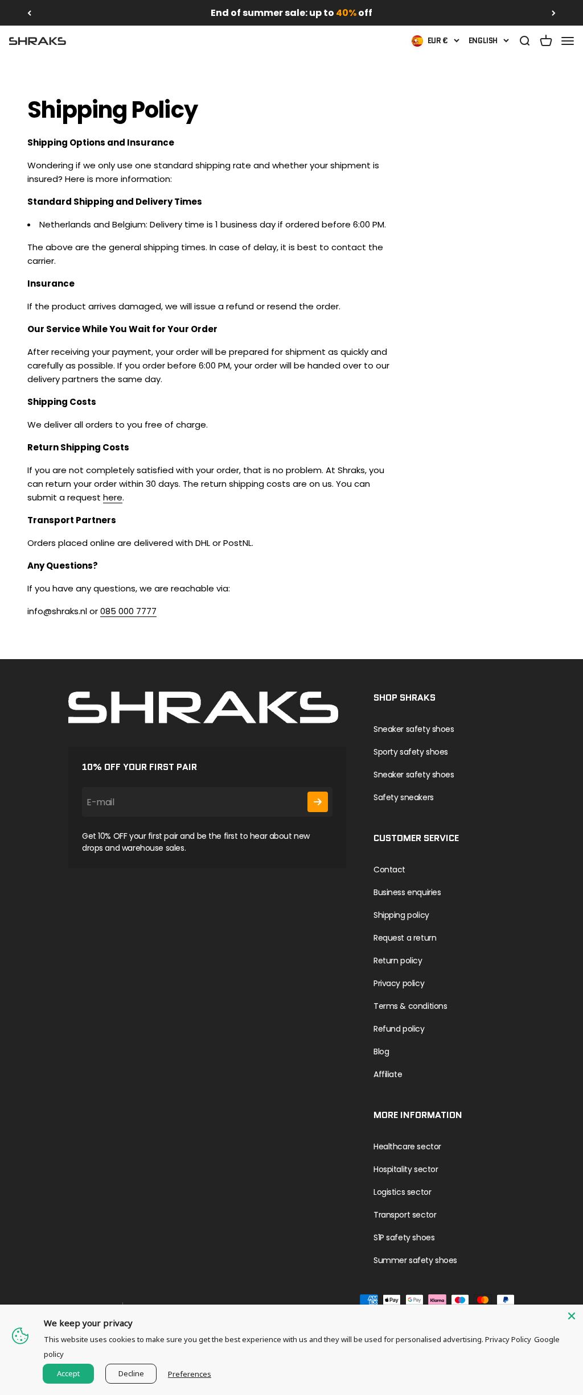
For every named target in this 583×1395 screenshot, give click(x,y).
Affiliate (387, 1074)
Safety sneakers (403, 797)
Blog (381, 1051)
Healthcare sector (407, 1146)
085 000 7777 (128, 611)
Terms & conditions (410, 1006)
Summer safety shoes (415, 1260)
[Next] (554, 13)
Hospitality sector (405, 1169)
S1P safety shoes (403, 1237)
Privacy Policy (508, 1339)
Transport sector (404, 1214)
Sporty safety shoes (410, 751)
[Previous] (29, 13)
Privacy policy (398, 983)
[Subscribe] (317, 802)
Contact (389, 869)
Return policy (397, 960)
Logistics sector (402, 1192)
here (112, 497)
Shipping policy (401, 915)
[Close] (571, 1316)
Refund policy (399, 1028)
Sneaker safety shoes (413, 729)
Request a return (404, 937)
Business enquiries (407, 892)
